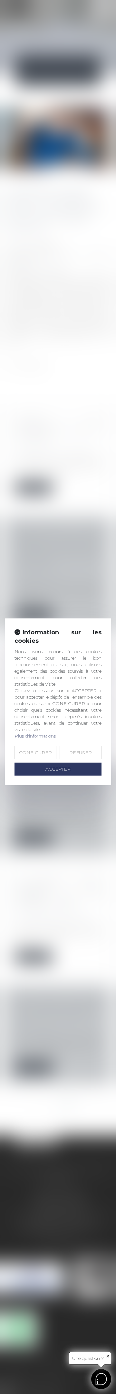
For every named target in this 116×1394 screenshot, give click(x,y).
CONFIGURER (35, 752)
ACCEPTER (58, 769)
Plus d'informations (35, 736)
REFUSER (80, 752)
